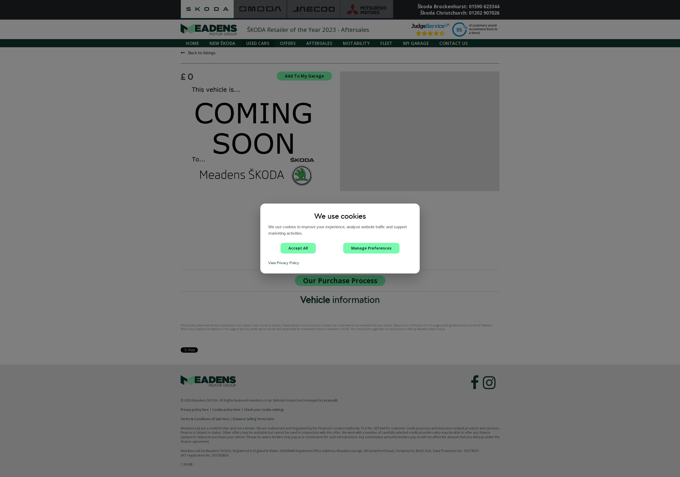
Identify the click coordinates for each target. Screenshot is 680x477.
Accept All (298, 248)
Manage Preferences (371, 248)
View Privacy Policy (283, 263)
